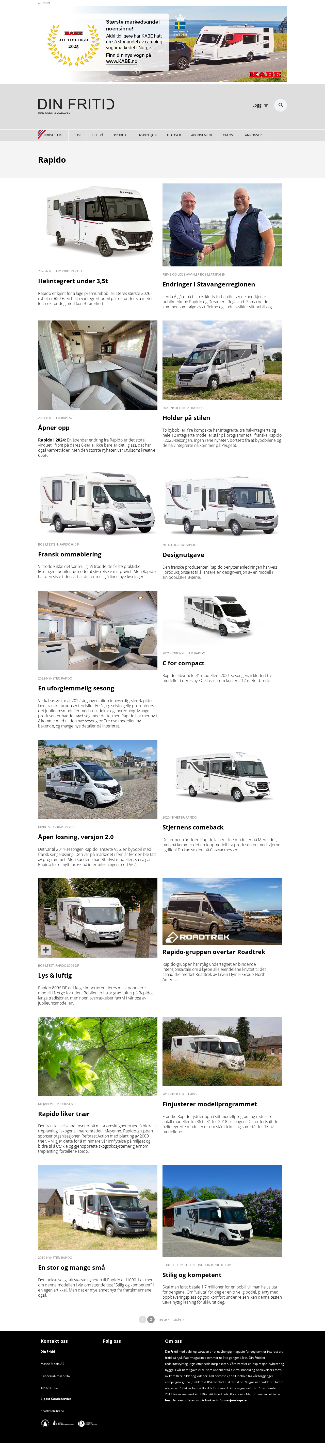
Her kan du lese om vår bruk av (194, 1400)
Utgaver (174, 135)
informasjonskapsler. (232, 1400)
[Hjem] (76, 107)
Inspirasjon (147, 135)
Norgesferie (53, 135)
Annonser (253, 135)
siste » (178, 1319)
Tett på (98, 135)
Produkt (121, 135)
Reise (78, 135)
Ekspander (280, 105)
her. (168, 1400)
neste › (163, 1319)
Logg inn (260, 105)
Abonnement (202, 135)
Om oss (229, 135)
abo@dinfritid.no (52, 1411)
